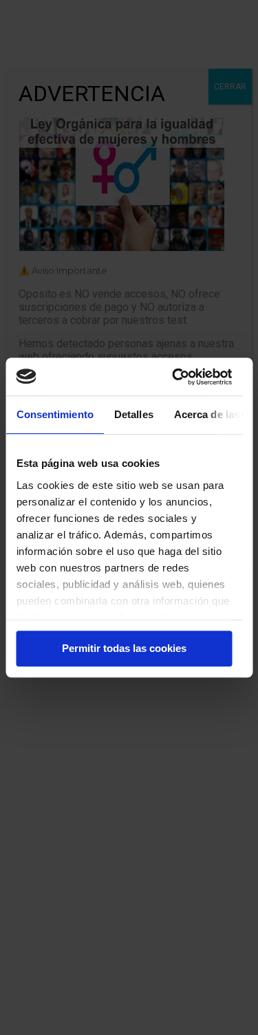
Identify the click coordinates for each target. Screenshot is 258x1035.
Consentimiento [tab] (54, 414)
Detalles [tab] (133, 414)
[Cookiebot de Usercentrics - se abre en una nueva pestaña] (175, 377)
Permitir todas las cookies (124, 648)
